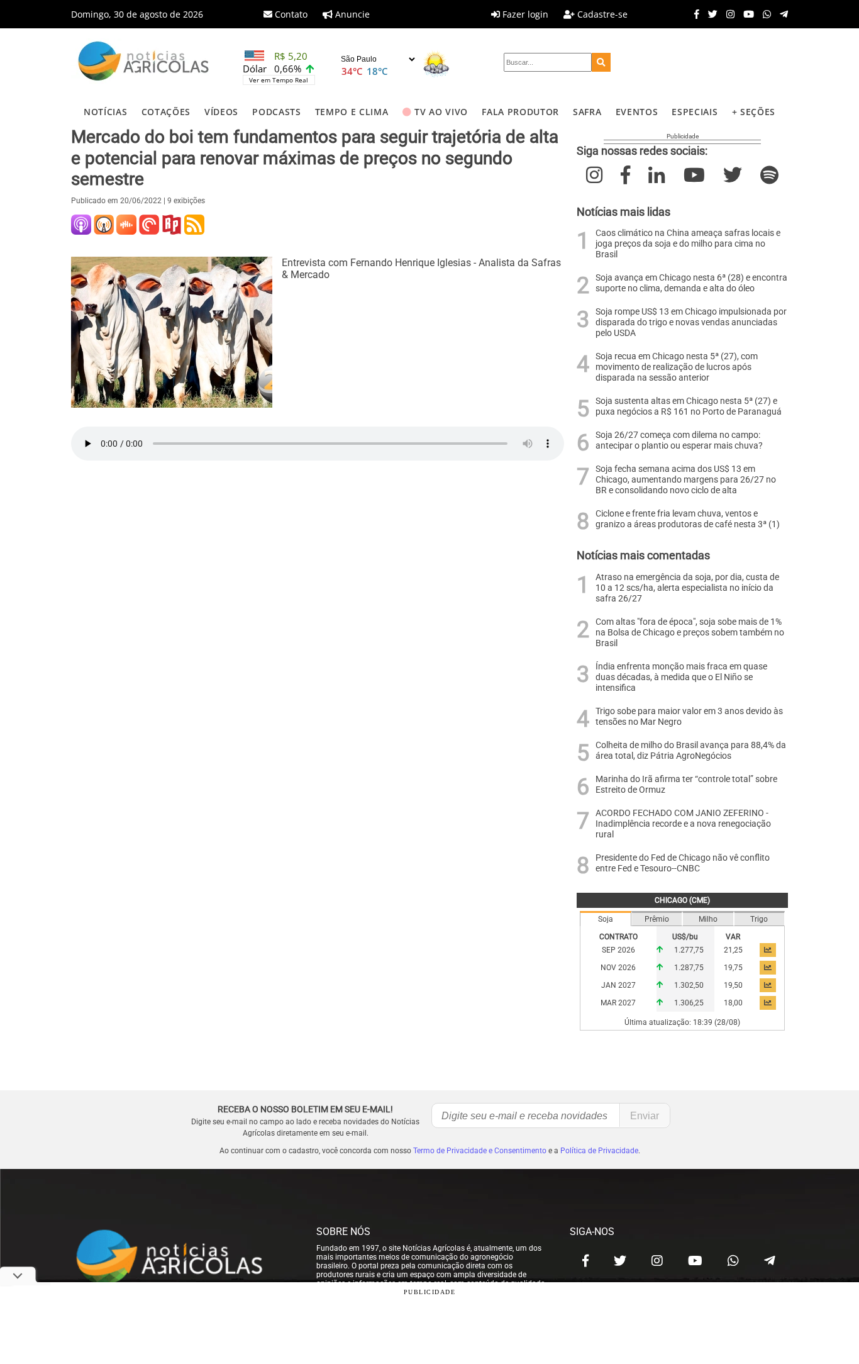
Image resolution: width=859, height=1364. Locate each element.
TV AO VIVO (441, 112)
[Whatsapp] (763, 14)
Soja (605, 919)
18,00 (733, 1002)
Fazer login (524, 14)
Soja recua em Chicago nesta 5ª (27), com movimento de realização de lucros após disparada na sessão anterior (677, 367)
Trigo (759, 919)
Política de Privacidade (599, 1150)
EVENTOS (637, 112)
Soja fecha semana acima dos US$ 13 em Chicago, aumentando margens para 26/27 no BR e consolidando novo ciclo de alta (686, 480)
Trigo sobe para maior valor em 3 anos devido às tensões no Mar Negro (689, 716)
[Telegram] (780, 14)
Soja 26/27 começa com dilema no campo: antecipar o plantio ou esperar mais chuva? (679, 440)
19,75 (733, 967)
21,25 (733, 950)
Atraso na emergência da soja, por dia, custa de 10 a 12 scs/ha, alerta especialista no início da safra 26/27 (687, 588)
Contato (290, 14)
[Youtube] (745, 14)
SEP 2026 (618, 950)
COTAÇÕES (166, 112)
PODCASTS (276, 112)
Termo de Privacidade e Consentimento (479, 1150)
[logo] (181, 1258)
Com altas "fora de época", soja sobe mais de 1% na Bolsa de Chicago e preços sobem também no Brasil (690, 633)
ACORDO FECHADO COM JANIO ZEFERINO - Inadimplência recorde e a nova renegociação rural (683, 824)
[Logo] (143, 62)
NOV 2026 (618, 967)
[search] (601, 62)
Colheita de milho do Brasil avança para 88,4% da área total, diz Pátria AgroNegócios (691, 750)
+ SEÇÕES (753, 112)
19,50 (733, 985)
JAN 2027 (618, 985)
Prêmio (657, 919)
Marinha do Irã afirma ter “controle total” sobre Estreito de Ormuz (686, 784)
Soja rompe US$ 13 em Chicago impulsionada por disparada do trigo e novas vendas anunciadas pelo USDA (691, 322)
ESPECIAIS (695, 112)
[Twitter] (710, 14)
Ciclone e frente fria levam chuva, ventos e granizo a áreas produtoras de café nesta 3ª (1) (688, 519)
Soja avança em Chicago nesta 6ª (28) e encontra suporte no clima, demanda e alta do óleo (691, 283)
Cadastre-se (601, 14)
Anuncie (351, 14)
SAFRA (587, 112)
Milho (708, 919)
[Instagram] (727, 14)
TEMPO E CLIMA (352, 112)
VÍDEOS (221, 112)
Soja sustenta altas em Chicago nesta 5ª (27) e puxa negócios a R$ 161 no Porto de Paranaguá (689, 406)
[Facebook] (693, 14)
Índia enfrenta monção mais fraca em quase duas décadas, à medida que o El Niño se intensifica (681, 677)
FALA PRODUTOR (520, 112)
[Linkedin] (656, 175)
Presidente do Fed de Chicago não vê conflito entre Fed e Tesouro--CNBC (683, 863)
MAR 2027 (618, 1002)
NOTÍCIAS (105, 112)
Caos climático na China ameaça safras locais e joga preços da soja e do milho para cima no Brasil (688, 244)
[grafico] (768, 950)
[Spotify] (769, 175)
